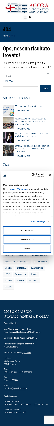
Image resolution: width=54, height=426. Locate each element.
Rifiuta (27, 248)
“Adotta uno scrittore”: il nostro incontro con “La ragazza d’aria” (30, 121)
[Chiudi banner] (50, 175)
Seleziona (25, 239)
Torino (8, 287)
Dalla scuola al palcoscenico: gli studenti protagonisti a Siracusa (32, 149)
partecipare (37, 268)
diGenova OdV (31, 338)
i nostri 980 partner (19, 189)
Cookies (14, 323)
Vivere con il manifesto (29, 106)
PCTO (7, 274)
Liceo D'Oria (40, 262)
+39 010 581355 (10, 372)
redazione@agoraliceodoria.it (15, 388)
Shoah (34, 274)
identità (9, 255)
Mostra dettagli (38, 221)
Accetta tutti (27, 230)
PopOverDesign (12, 347)
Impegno (22, 255)
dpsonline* (26, 352)
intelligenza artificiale (17, 262)
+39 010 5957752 (25, 372)
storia (20, 281)
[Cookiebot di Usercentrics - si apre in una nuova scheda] (33, 175)
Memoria (21, 268)
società (8, 281)
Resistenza (20, 274)
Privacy (7, 323)
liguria (8, 268)
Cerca (8, 81)
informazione (39, 255)
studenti (33, 281)
